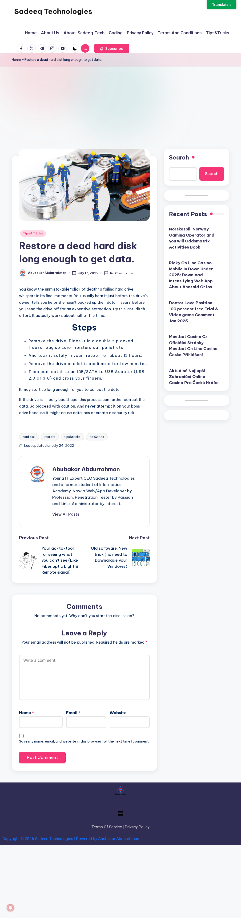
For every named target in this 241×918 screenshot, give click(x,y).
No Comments (121, 273)
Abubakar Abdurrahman (86, 469)
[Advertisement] (120, 102)
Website (118, 712)
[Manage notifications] (10, 907)
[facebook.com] (22, 48)
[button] (111, 48)
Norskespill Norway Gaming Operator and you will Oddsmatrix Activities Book (191, 238)
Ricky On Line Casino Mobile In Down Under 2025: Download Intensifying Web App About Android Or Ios (191, 274)
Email (73, 712)
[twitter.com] (32, 48)
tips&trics (96, 437)
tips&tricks (72, 437)
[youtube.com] (63, 48)
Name (26, 712)
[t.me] (43, 48)
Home (16, 60)
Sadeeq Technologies (53, 11)
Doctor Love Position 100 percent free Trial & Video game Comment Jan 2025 (193, 311)
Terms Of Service (107, 827)
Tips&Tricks (33, 233)
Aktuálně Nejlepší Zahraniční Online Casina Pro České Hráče (194, 376)
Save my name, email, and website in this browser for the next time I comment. (84, 741)
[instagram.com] (53, 48)
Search (179, 157)
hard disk (29, 437)
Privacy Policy (137, 827)
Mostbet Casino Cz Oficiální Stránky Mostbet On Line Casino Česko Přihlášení (193, 345)
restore (49, 437)
